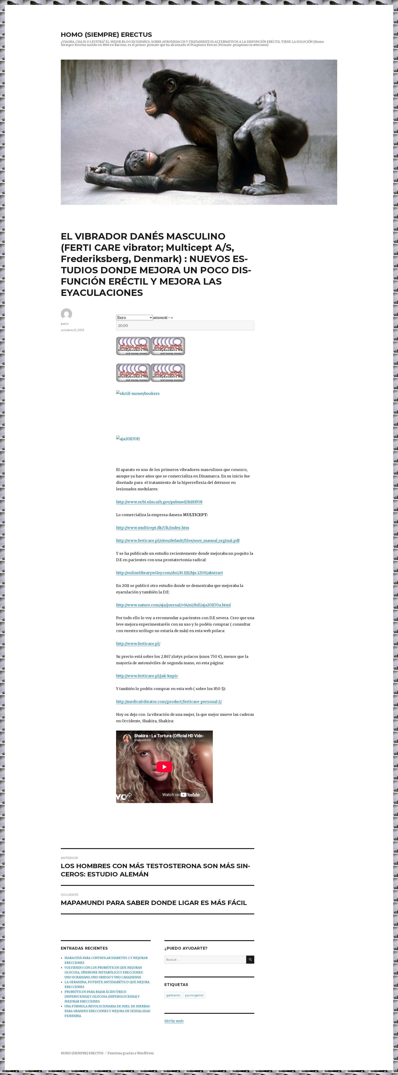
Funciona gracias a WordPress (131, 1053)
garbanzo (173, 995)
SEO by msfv (174, 1021)
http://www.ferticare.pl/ (138, 643)
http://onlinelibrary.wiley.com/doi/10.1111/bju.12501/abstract (169, 572)
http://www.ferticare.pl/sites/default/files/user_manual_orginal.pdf (178, 540)
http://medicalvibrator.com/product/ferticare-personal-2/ (169, 701)
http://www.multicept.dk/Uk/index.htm (152, 527)
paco (65, 323)
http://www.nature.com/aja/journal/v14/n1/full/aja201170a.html (173, 605)
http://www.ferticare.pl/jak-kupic (147, 675)
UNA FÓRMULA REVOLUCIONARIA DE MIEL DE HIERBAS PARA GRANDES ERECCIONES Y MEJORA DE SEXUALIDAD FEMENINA (107, 1011)
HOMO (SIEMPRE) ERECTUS (106, 34)
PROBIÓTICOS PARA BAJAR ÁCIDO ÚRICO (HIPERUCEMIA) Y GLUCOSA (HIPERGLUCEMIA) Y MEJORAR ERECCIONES (102, 996)
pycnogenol (194, 995)
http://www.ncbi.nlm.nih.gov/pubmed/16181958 (159, 502)
